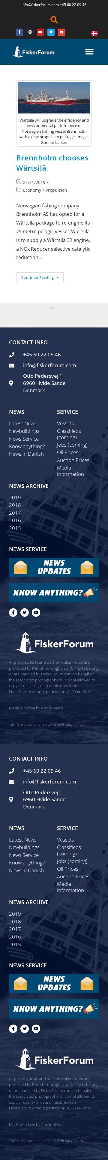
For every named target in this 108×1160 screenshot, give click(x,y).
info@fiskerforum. (37, 4)
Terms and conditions (26, 724)
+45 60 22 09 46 (73, 4)
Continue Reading (42, 276)
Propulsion (56, 190)
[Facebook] (19, 32)
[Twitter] (51, 32)
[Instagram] (30, 32)
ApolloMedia (52, 708)
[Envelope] (61, 32)
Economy (32, 190)
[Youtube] (40, 32)
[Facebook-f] (13, 612)
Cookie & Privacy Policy (64, 724)
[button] (54, 20)
